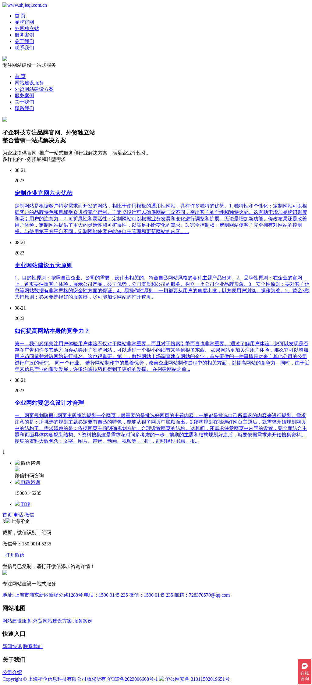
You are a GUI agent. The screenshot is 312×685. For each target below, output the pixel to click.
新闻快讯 (12, 646)
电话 (18, 514)
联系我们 (24, 47)
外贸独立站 (27, 28)
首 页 (20, 15)
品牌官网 (24, 22)
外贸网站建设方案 (34, 89)
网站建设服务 (29, 82)
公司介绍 (12, 672)
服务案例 (24, 34)
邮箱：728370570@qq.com (202, 595)
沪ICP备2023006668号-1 (132, 679)
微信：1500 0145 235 (151, 595)
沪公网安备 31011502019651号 (197, 679)
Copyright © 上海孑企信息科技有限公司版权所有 (54, 679)
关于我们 (24, 41)
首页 (7, 514)
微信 (29, 514)
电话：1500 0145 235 (106, 595)
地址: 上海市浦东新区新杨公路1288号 (42, 595)
